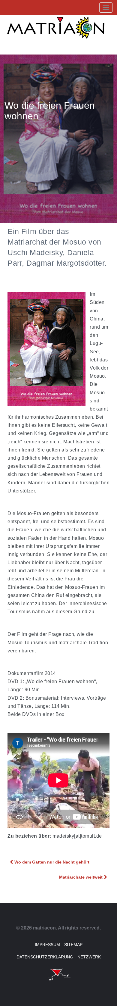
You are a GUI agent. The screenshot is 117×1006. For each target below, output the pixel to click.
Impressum (47, 944)
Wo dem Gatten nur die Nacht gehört (51, 862)
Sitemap (73, 944)
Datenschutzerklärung (44, 956)
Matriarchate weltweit (81, 877)
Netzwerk (89, 956)
